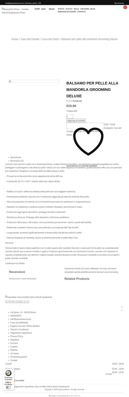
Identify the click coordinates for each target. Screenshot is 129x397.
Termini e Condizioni (19, 329)
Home (14, 39)
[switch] (8, 387)
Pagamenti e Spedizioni (21, 333)
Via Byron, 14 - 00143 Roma (23, 312)
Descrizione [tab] (15, 157)
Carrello (14, 347)
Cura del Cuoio (50, 39)
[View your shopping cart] (125, 10)
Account (14, 343)
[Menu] (12, 370)
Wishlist (13, 350)
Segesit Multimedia (74, 395)
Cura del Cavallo (30, 39)
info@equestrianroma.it (20, 319)
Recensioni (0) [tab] (16, 161)
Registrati (14, 340)
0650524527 (16, 316)
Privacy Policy (16, 336)
